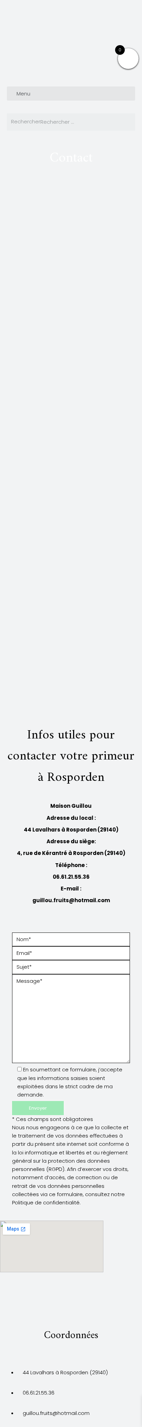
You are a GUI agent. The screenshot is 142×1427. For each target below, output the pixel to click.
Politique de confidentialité (46, 1202)
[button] (71, 93)
